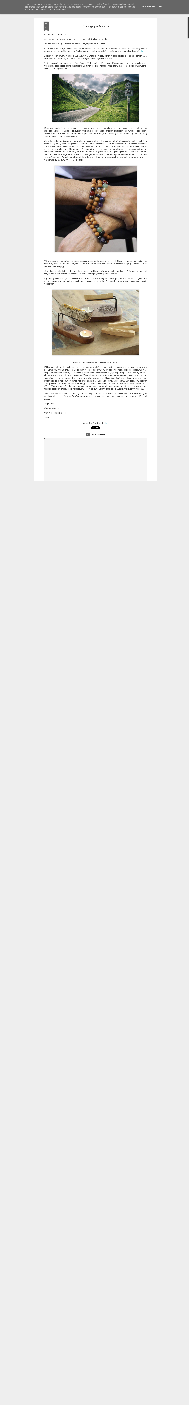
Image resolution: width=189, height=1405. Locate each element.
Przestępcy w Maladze (95, 26)
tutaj (141, 51)
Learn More (148, 6)
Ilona (107, 422)
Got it (161, 6)
